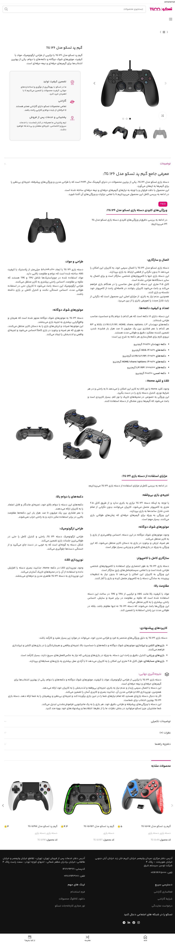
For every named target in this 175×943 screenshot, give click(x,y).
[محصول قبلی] (167, 32)
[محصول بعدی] (160, 32)
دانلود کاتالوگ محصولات (72, 899)
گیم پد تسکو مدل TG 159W (42, 826)
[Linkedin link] (129, 922)
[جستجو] (6, 9)
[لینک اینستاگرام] (138, 922)
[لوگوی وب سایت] (160, 9)
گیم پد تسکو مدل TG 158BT (99, 826)
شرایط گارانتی (165, 899)
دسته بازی (165, 833)
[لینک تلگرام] (124, 922)
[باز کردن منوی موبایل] (170, 19)
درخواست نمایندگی (162, 906)
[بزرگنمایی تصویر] (162, 116)
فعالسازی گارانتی (163, 892)
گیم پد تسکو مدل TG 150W (156, 826)
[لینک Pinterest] (133, 922)
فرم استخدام (77, 892)
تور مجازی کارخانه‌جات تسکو (70, 906)
